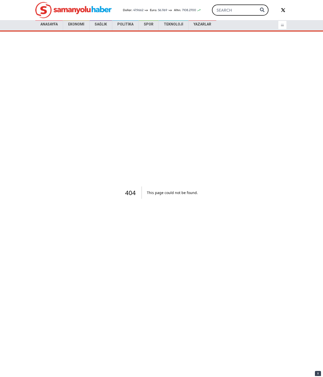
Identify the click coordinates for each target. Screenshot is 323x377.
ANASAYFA (49, 24)
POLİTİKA (125, 24)
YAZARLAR (202, 24)
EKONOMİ (76, 24)
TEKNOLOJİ (173, 24)
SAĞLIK (101, 24)
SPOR (148, 24)
